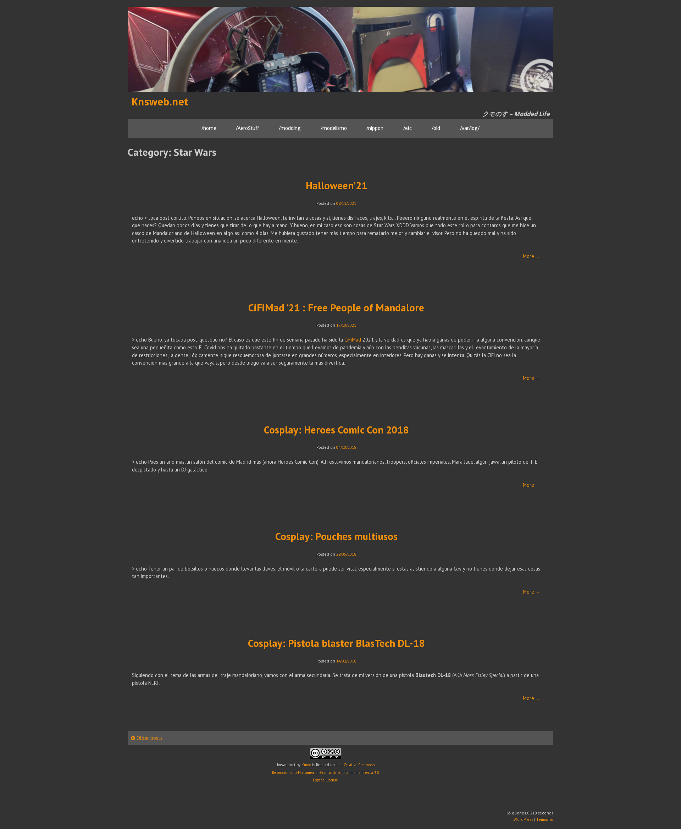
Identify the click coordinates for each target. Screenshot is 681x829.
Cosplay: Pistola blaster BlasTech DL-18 (336, 643)
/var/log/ (470, 128)
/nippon (374, 128)
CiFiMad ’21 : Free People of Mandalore (336, 307)
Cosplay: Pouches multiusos (336, 536)
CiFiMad (352, 339)
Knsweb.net (159, 102)
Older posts (148, 738)
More (532, 256)
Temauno (544, 819)
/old (436, 128)
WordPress (523, 819)
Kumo (306, 764)
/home (208, 128)
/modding (290, 128)
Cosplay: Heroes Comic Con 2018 (336, 429)
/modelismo (334, 128)
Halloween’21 (336, 185)
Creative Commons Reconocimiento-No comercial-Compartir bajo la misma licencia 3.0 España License (325, 772)
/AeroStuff (247, 128)
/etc (407, 128)
